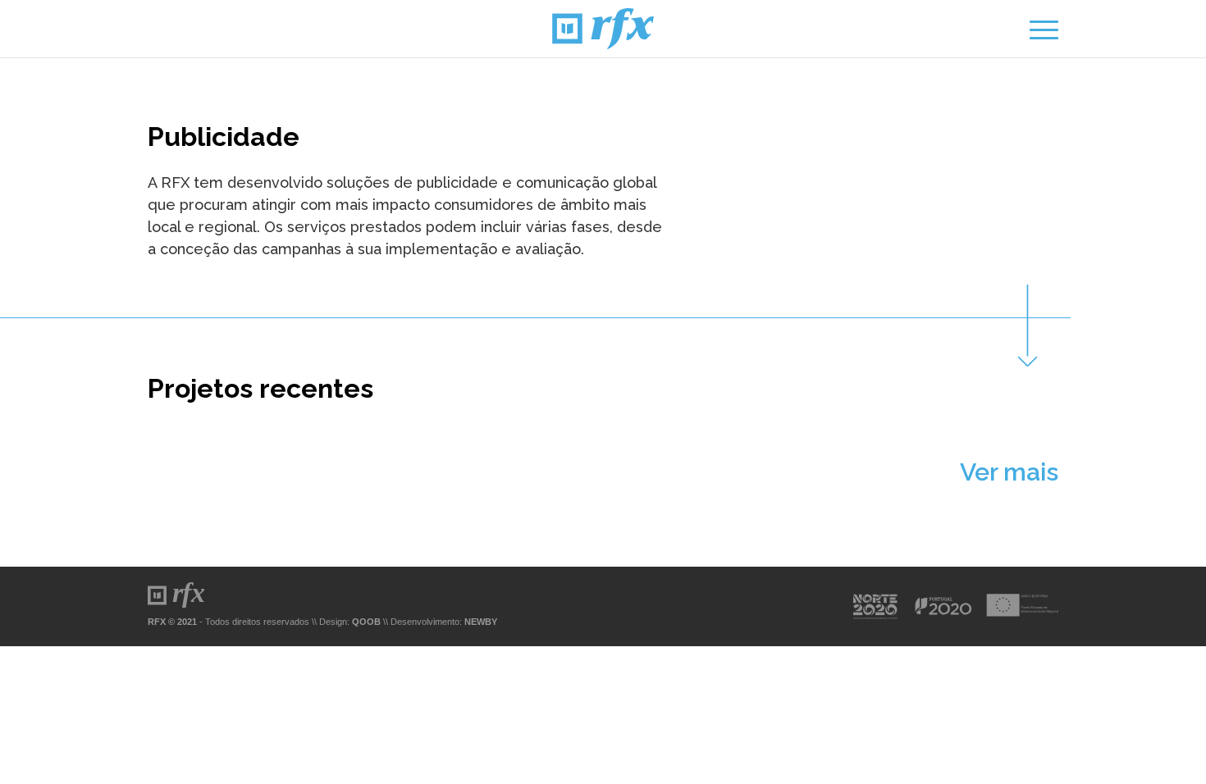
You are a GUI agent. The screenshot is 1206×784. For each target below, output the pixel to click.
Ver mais (1009, 472)
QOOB (366, 622)
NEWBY (480, 622)
